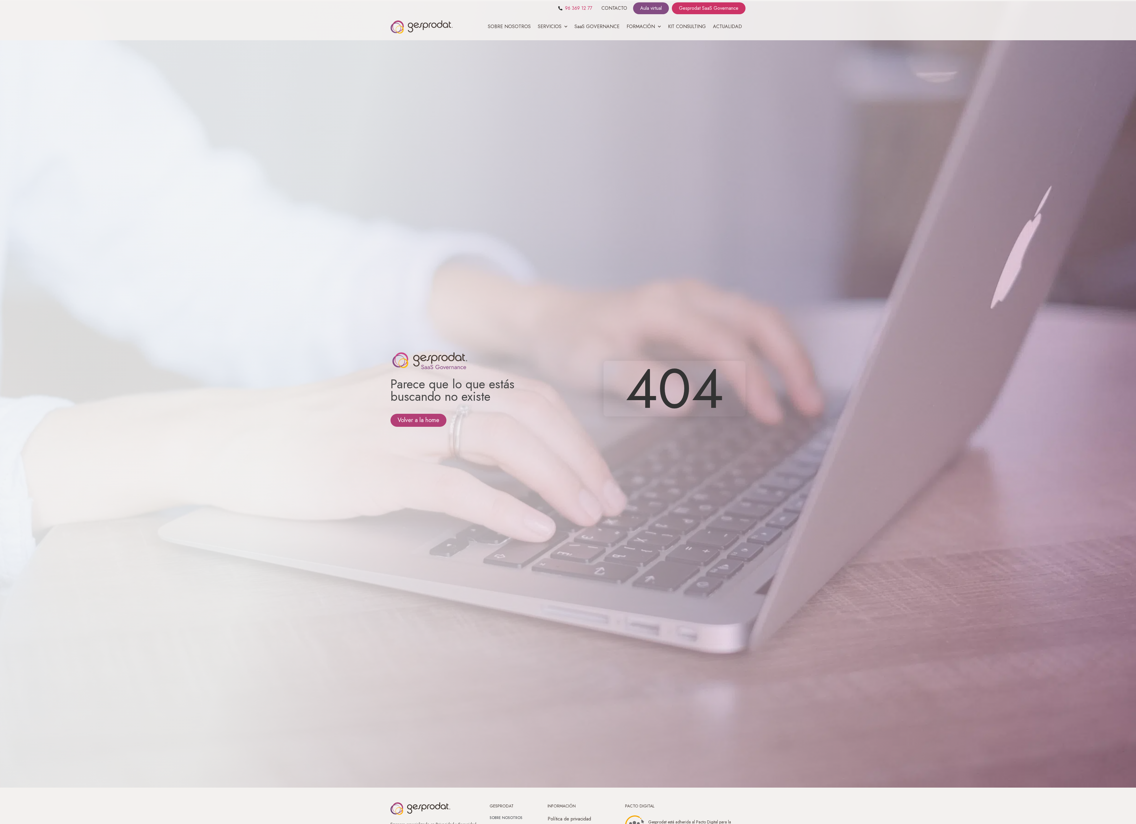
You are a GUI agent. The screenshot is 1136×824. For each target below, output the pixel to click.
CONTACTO (614, 8)
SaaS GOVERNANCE (597, 26)
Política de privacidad (569, 818)
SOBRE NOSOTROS (509, 26)
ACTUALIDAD (727, 26)
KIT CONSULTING (687, 26)
